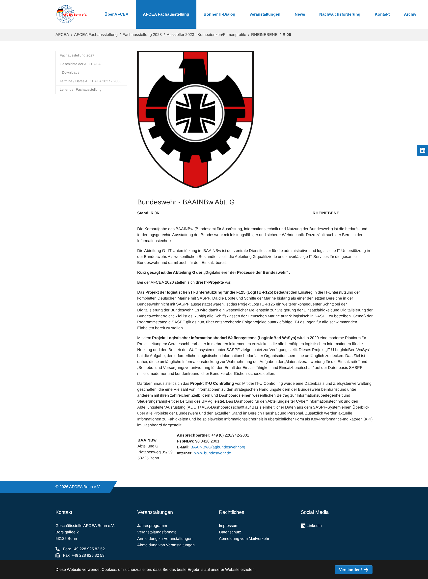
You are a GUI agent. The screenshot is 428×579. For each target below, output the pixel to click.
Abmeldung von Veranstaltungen (166, 545)
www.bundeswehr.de (212, 453)
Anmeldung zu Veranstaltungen (164, 538)
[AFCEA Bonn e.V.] (71, 14)
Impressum (228, 526)
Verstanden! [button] (350, 570)
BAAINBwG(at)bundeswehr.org (217, 447)
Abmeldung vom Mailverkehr (244, 538)
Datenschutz (230, 532)
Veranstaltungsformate (157, 532)
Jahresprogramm (152, 526)
